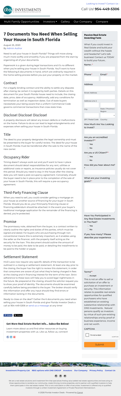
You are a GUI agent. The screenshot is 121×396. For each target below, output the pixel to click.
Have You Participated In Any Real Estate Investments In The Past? (99, 218)
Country (103, 119)
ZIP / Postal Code (91, 119)
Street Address (90, 93)
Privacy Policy (96, 370)
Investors (49, 21)
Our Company (83, 21)
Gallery (65, 21)
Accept (93, 275)
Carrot (80, 392)
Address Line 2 (90, 101)
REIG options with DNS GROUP (46, 370)
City (85, 109)
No (91, 148)
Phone (88, 74)
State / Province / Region (107, 110)
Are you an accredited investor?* (96, 139)
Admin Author (14, 48)
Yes (91, 144)
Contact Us (110, 370)
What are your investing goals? (97, 180)
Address (88, 84)
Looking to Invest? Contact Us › (102, 3)
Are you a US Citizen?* (96, 152)
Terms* (88, 272)
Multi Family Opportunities (21, 21)
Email (104, 74)
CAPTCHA (89, 329)
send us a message (39, 305)
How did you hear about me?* (99, 167)
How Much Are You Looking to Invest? (99, 126)
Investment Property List (18, 370)
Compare (102, 21)
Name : (88, 64)
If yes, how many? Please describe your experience (97, 236)
